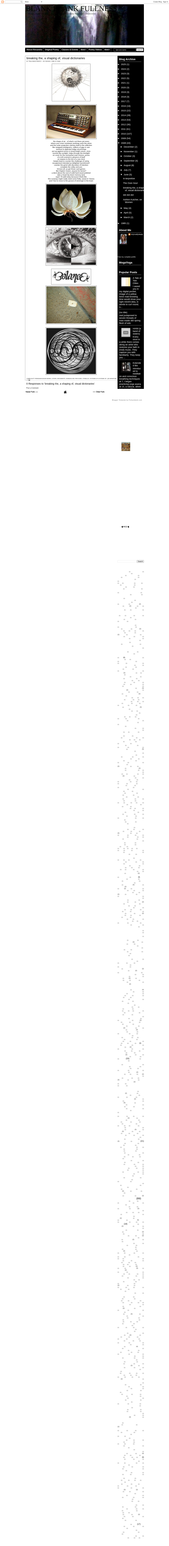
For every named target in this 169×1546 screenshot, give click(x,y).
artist (127, 659)
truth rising (129, 1459)
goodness (121, 886)
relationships (131, 1268)
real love (127, 1260)
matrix (142, 1095)
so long (130, 1327)
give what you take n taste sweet (127, 871)
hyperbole (138, 942)
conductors (123, 747)
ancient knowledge (123, 638)
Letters (125, 1043)
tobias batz (138, 1440)
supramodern (129, 1363)
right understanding (136, 1277)
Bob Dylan (121, 699)
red (126, 1264)
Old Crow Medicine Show (125, 1174)
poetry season (132, 1224)
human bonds (133, 940)
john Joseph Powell (132, 1012)
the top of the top (134, 1411)
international (137, 995)
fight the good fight (130, 839)
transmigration (122, 1453)
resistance (133, 1274)
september (121, 1312)
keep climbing (128, 1024)
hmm (128, 915)
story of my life (124, 1354)
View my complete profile (127, 257)
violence (125, 1480)
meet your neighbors (124, 1110)
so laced (122, 1327)
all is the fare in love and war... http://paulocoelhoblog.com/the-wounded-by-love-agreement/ (131, 623)
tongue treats (129, 1442)
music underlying (125, 1141)
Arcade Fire (132, 651)
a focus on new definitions (133, 588)
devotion (132, 783)
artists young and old (138, 659)
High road (127, 911)
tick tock (139, 1430)
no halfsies (121, 1162)
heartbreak (138, 907)
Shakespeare (135, 1316)
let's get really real (137, 1041)
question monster (131, 1251)
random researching (131, 1256)
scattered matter (128, 1298)
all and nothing (130, 619)
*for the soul (140, 579)
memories (122, 1116)
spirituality (120, 1346)
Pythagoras (132, 1245)
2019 (124, 92)
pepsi (135, 1212)
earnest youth (122, 804)
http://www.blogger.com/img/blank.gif (128, 932)
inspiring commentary (124, 991)
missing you (134, 1125)
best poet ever (137, 684)
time (119, 1432)
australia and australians (125, 665)
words (119, 1510)
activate (134, 606)
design (134, 781)
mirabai (121, 1125)
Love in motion (135, 1066)
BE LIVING (135, 676)
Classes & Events (69, 50)
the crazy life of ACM (124, 1388)
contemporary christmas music (126, 755)
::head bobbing (122, 571)
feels (140, 837)
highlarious (130, 913)
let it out (127, 1041)
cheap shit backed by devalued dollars (130, 730)
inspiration (121, 984)
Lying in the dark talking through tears (130, 1076)
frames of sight (137, 850)
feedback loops (122, 837)
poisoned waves (127, 479)
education (127, 806)
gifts (123, 869)
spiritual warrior (137, 1344)
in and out (141, 970)
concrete (141, 745)
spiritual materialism (123, 1344)
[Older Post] (99, 392)
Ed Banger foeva (134, 804)
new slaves (134, 1154)
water (126, 1491)
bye (135, 711)
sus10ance (138, 1363)
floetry (121, 848)
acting (127, 606)
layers (54, 378)
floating (124, 846)
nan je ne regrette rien (129, 1147)
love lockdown (123, 1070)
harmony (131, 902)
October (128, 156)
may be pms (131, 1097)
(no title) (123, 312)
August (127, 165)
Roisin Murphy (140, 1285)
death (119, 776)
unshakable (121, 1470)
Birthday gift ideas (123, 692)
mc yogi (130, 1102)
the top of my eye (134, 1409)
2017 (124, 101)
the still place (134, 1403)
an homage (138, 636)
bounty (135, 701)
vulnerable (132, 1486)
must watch (121, 1143)
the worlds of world (125, 1415)
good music (128, 885)
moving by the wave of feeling (128, 1137)
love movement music (136, 1070)
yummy (131, 1537)
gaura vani (135, 865)
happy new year (122, 900)
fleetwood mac (130, 844)
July (126, 170)
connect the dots (135, 747)
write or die (127, 1514)
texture (136, 1377)
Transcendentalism (133, 1446)
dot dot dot (128, 195)
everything (131, 822)
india (126, 978)
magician (123, 1080)
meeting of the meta (138, 1110)
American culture (134, 634)
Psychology (128, 1239)
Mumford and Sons (131, 1139)
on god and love (125, 1181)
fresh (132, 854)
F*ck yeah (135, 831)
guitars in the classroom (125, 892)
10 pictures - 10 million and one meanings (132, 581)
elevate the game (132, 812)
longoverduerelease (123, 1056)
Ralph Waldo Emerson (137, 1255)
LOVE (122, 1059)
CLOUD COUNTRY (123, 739)
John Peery (127, 1014)
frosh (121, 860)
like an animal (138, 1049)
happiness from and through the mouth (130, 896)
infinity (133, 978)
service (127, 1314)
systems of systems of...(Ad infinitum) (103, 378)
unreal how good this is (133, 1468)
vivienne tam (126, 1484)
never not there (130, 1151)
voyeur (142, 1484)
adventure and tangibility (126, 608)
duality (121, 802)
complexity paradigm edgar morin (38, 378)
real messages (137, 1260)
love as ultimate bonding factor (133, 1064)
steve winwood (126, 1352)
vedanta (126, 1474)
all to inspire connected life (127, 627)
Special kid (129, 1340)
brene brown (127, 703)
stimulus (86, 378)
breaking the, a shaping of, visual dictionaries (55, 58)
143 (121, 583)
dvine (133, 802)
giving (140, 871)
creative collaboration (136, 764)
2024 (124, 69)
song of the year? (135, 1333)
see (141, 1302)
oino (140, 1172)
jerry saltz (120, 1012)
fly (126, 848)
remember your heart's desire (135, 1270)
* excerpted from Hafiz (130, 577)
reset (126, 1274)
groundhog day (137, 888)
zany (137, 1537)
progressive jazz (122, 1235)
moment (139, 1129)
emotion (139, 814)
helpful (128, 909)
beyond (120, 686)
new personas (122, 1154)
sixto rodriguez (128, 1323)
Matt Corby (123, 1097)
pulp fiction (138, 1239)
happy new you (133, 900)
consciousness (135, 749)
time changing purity (138, 1434)
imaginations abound (138, 965)
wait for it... (140, 1486)
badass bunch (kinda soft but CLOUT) (131, 671)
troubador (120, 1455)
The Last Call (127, 1394)
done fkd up (132, 797)
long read (131, 1054)
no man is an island (131, 1162)
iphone (119, 1001)
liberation (131, 1043)
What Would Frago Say (135, 1495)
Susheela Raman (124, 1365)
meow (130, 1116)
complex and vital (125, 743)
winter (140, 1505)
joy (143, 1018)
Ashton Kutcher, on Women (132, 200)
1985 (124, 223)
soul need (125, 1337)
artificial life (121, 659)
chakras (141, 722)
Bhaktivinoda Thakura (135, 690)
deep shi (133, 779)
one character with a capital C (130, 1185)
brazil (140, 701)
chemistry (120, 732)
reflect (133, 1266)
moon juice (128, 1131)
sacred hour (138, 1287)
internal (129, 995)
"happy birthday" (132, 575)
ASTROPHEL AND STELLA (127, 661)
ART (121, 657)
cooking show (138, 757)
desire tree (141, 781)
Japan (126, 1011)
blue (140, 697)
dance (119, 774)
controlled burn (127, 757)
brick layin (136, 703)
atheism (122, 663)
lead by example (131, 1039)
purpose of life (122, 1245)
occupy (140, 1168)
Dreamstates (140, 800)
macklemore (127, 1078)
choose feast (133, 732)
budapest (132, 705)
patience (134, 1208)
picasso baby (124, 1222)
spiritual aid (123, 1342)
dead (140, 774)
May (126, 208)
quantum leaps (129, 1249)
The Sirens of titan (138, 1402)
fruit (126, 860)
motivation (130, 1135)
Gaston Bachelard (123, 865)
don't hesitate (128, 795)
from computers (139, 858)
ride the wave (122, 1277)
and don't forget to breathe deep (128, 640)
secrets (135, 1302)
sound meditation (133, 1339)
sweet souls (129, 1367)
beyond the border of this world (133, 686)
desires (123, 783)
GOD (134, 877)
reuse (140, 1274)
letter (119, 1043)
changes (139, 728)
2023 (124, 73)
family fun (141, 833)
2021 (124, 83)
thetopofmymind (123, 1417)
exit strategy (138, 829)
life (138, 1043)
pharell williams (139, 1218)
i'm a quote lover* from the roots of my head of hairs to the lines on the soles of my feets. (131, 957)
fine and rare (130, 842)
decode (139, 777)
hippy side (121, 915)
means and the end (134, 1104)
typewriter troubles (123, 1465)
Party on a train (124, 1208)
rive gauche (140, 1281)
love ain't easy (134, 1058)
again (127, 610)
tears (133, 1375)
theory (139, 1415)
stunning (138, 1358)
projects (132, 1235)
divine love (128, 791)
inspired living (137, 989)
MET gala (138, 1116)
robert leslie (123, 1285)
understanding (138, 1466)
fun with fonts (131, 862)
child (126, 732)
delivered (141, 779)
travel (139, 1453)
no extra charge (137, 1160)
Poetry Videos (95, 50)
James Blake (128, 1009)
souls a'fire (123, 1339)
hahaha (122, 894)
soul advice (135, 1335)
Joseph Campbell (123, 1018)
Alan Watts (130, 615)
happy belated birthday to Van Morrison (130, 898)
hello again (121, 909)
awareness (121, 667)
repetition (120, 1274)
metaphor (133, 1118)
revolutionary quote (129, 1276)
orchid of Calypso (129, 1195)
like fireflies (121, 1051)
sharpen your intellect (131, 1319)
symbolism (139, 1367)
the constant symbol (136, 1386)
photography (132, 1220)
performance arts (127, 1218)
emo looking (129, 814)
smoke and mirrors (138, 1325)
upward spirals (137, 1472)
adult (140, 606)
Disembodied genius (136, 789)
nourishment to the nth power (126, 1166)
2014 (124, 115)
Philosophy (123, 1220)
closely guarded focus (129, 737)
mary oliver (135, 1095)
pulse (119, 1241)
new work (129, 1156)
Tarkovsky (120, 1375)
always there (130, 632)
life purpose (121, 1047)
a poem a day (136, 594)
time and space (128, 1432)
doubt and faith (129, 799)
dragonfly (120, 800)
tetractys (128, 1377)
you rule (139, 1536)
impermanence (124, 966)
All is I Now (123, 621)
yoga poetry (129, 1526)
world (126, 1512)
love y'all (133, 1072)
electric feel (121, 812)
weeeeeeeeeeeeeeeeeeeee (126, 1493)
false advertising (125, 833)
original (139, 1195)
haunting (120, 903)
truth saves (138, 1459)
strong (119, 1358)
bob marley (129, 699)
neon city (120, 1149)
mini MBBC (141, 1123)
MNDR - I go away (134, 1127)
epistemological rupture (127, 818)
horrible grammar (134, 923)
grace (121, 888)
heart (132, 905)
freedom (120, 852)
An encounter (129, 636)
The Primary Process (135, 1398)
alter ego (139, 631)
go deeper (124, 877)
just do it (136, 1020)
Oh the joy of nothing (130, 1172)
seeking (120, 1306)
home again (138, 919)
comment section (130, 741)
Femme (120, 839)
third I (83, 50)
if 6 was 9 (141, 961)
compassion (140, 741)
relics (140, 1268)
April (126, 212)
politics (138, 1226)
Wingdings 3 (137, 526)
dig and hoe (140, 785)
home (130, 919)
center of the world (135, 720)
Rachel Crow (129, 1253)
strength (139, 1356)
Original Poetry (52, 50)
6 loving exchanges (127, 585)
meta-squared (122, 1118)
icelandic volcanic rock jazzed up (127, 961)
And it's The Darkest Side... (131, 644)
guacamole (138, 890)
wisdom (120, 1507)
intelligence (121, 993)
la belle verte (132, 1031)
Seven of (136, 1314)
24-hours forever (129, 583)
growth (131, 890)
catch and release (132, 718)
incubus (120, 978)
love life (141, 1068)
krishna (131, 1030)
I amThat (130, 944)
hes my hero (136, 909)
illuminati (130, 963)
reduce (127, 1266)
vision (137, 1480)
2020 (124, 87)
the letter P (136, 1394)
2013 (124, 120)
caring (132, 716)
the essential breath (134, 1390)
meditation (120, 1106)
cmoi (137, 739)
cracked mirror (136, 762)
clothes (140, 737)
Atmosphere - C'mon (134, 663)
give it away (138, 869)
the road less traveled (133, 1400)
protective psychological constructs (127, 1237)
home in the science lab (125, 921)
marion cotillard (131, 1093)
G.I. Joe (120, 863)
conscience (121, 749)
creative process (125, 766)
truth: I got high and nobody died (128, 1461)
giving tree (121, 873)
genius (129, 867)
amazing (122, 634)
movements (61, 378)
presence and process (133, 1232)
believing (120, 684)
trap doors (132, 1453)
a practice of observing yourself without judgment (131, 596)
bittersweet (133, 692)
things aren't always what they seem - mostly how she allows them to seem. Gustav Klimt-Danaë (131, 1421)
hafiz (142, 892)
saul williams (129, 1297)
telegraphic (141, 1375)
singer (134, 1321)
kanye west (134, 1022)
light (127, 1047)
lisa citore (135, 1051)
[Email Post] (28, 380)
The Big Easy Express (133, 1384)
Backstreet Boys (139, 669)
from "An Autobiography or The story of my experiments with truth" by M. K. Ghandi (131, 856)
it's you (135, 1007)
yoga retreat (138, 1526)
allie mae (136, 629)
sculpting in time (134, 1300)
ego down (139, 808)
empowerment (122, 816)
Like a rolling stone (125, 1049)
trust (134, 1457)
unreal (119, 1468)
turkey (121, 1463)
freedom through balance (133, 852)
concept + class (131, 745)
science (125, 1300)
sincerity (127, 1321)
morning (125, 1133)
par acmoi (78, 378)
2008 (124, 143)
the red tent (121, 1400)
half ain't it (141, 894)
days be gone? (132, 774)
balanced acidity (130, 673)
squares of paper (122, 1350)
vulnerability (123, 1486)
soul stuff (141, 1337)
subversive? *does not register (126, 1360)
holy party (126, 917)
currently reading (132, 770)
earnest (140, 802)
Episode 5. (140, 816)
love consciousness (123, 1066)
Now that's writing (123, 1168)
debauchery (129, 776)
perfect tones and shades (132, 1214)
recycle (132, 1262)
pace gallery (121, 1204)
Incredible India (136, 976)
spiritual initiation (136, 1342)
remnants (122, 1272)
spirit (142, 1340)
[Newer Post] (32, 392)
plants (133, 1222)
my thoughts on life (131, 1143)
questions (141, 1251)
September (129, 161)
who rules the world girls (124, 1499)
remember (121, 1270)
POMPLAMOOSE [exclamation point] (129, 1228)
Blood (135, 697)
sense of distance (135, 1310)
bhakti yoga (122, 690)
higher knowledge (137, 911)
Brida (142, 703)
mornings (133, 1133)
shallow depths (133, 1318)
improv (132, 970)
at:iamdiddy (140, 661)
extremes (127, 831)
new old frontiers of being (134, 1153)
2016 (124, 106)
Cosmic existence (130, 760)
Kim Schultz (130, 1028)
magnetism (133, 1080)
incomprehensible (123, 976)
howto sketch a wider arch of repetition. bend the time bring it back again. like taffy (131, 928)
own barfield (138, 1203)
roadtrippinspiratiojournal (126, 1283)
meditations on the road (135, 1108)
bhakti (139, 688)
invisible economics (136, 999)
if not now (123, 963)
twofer (140, 1463)
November (129, 151)
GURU (136, 892)
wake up (120, 1489)
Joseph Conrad (135, 1018)
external (120, 831)
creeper (134, 766)
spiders (137, 1340)
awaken (139, 665)
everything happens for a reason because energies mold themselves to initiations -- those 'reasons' (131, 825)
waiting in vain (137, 1488)
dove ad (139, 799)
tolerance (120, 1442)
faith (142, 831)
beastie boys (130, 678)
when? (119, 1497)
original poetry (126, 1198)
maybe (119, 1101)
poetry (120, 1224)
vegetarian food (137, 1474)
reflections (141, 1266)
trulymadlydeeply (137, 234)
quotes (121, 1253)
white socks (138, 1497)
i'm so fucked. (137, 959)
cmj (132, 739)
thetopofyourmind (137, 1417)
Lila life (128, 1051)
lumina (134, 1074)
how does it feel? (137, 925)
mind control (126, 1122)
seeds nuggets (136, 1304)
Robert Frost (140, 1283)
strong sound (129, 1358)
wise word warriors (129, 1507)
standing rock (133, 1350)
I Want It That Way (135, 951)
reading (120, 1260)
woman (140, 1509)
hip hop (138, 913)
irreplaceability (128, 1001)
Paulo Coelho (121, 1212)
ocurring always (122, 1170)
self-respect (123, 1310)
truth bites (120, 1459)
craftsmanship (121, 764)
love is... (134, 1068)
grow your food (122, 890)
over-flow (141, 1201)
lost (143, 1056)
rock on (131, 1285)
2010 (124, 134)
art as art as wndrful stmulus (134, 657)
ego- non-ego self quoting (125, 810)
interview (120, 997)
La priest (141, 1031)
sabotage (130, 1287)
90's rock (130, 587)
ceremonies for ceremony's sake (127, 722)
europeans (121, 820)
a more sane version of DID (129, 592)
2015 (124, 110)
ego (133, 808)
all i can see (140, 619)
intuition (127, 997)
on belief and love (138, 1179)
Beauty (135, 680)
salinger (139, 1293)
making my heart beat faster (135, 1083)
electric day (138, 810)
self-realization (129, 1308)
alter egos (120, 632)
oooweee (127, 1191)
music (142, 1139)
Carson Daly (140, 716)
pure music (138, 1243)
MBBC (120, 1102)
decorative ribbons (123, 779)
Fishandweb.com (135, 400)
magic (142, 1078)
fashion (139, 835)
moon (119, 1131)
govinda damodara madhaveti (135, 886)
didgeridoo (131, 785)
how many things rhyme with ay (127, 926)
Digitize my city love (126, 787)
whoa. (135, 1501)
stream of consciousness (125, 1356)
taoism (133, 1373)
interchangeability (135, 993)
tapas (140, 1373)
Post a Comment (32, 388)
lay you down (127, 1037)
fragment (128, 850)
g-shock (139, 862)
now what (133, 1168)
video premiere (129, 1478)
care (127, 716)
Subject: (123, 503)
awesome (131, 667)
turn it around (130, 1463)
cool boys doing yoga (124, 758)
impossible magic (122, 970)
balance (120, 673)
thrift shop (131, 1430)
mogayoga (130, 1129)
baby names (128, 669)
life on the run (138, 1045)
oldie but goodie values (125, 1175)
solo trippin (138, 1327)
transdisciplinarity (122, 1447)
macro (135, 1078)
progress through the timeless (133, 1234)
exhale (131, 829)
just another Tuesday (125, 1020)
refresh (122, 1268)
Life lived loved (126, 1045)
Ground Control (126, 394)
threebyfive (123, 1430)
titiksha (122, 1436)
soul (127, 1335)
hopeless (141, 921)
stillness (135, 1352)
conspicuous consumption (125, 751)
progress (120, 1234)
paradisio (141, 1206)
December (129, 147)
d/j (141, 770)
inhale (126, 980)
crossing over (132, 768)
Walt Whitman (130, 1489)
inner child (135, 980)
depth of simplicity (124, 781)
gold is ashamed (133, 879)
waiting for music (125, 1488)
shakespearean (122, 1318)
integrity (138, 991)
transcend (129, 1444)
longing (139, 1054)
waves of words (137, 1491)
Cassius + (122, 718)
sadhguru (124, 1289)
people (130, 1212)
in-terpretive (129, 178)
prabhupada (121, 1230)
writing (135, 1514)
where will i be (128, 1497)
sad (119, 1289)
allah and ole (126, 629)
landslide (133, 1033)
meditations (129, 1106)
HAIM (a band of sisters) (137, 331)
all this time (140, 625)
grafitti (128, 888)
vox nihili (135, 1484)
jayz (131, 1011)
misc (127, 1125)
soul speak (133, 1337)
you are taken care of (131, 1532)
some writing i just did (126, 1329)
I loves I (128, 949)
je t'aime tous (138, 1011)
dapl (124, 774)
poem (139, 1222)
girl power (129, 869)
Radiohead (139, 1253)
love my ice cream (123, 1072)
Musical (136, 1141)
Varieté (119, 1474)
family (133, 833)
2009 (124, 138)
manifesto (122, 1085)
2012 (124, 124)
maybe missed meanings (133, 1101)
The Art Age (121, 1384)
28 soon (138, 583)
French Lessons (123, 854)
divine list (120, 791)
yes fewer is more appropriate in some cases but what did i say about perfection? (131, 1522)
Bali (139, 673)
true (128, 1455)
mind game (135, 1122)
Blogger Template (119, 400)
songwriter (120, 1335)
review (119, 1276)
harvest (139, 902)
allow (126, 631)
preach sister (132, 1230)
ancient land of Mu (136, 638)
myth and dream (129, 1145)
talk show (125, 1373)
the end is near (122, 1390)
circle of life (128, 736)
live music (130, 1052)
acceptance (134, 604)
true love (135, 1455)
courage (123, 762)
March (127, 217)
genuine (135, 867)
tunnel (142, 1461)
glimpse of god (132, 873)
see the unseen (123, 1304)
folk (130, 848)
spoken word (130, 1346)
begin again (129, 682)
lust (140, 1074)
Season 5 (127, 1302)
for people (141, 848)
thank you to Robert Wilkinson (132, 1379)
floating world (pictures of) (136, 846)
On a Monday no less (132, 1177)
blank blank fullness (71, 8)
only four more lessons (129, 1189)
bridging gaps (123, 705)
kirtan (139, 1028)
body (136, 699)
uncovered (128, 1466)
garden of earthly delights (134, 863)
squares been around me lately (133, 1348)
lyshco (119, 1078)
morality (136, 1131)
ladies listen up (124, 1033)
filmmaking (120, 842)
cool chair (135, 758)
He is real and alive (132, 903)
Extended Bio (137, 364)
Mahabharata (140, 1082)
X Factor (128, 1516)
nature (140, 1147)
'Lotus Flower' (136, 571)
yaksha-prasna (131, 1520)
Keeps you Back (133, 1026)
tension (122, 1377)
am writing (140, 632)
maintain (122, 1083)
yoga (134, 1524)
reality (119, 1262)
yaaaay (120, 1518)
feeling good (133, 837)
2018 (124, 97)
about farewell (124, 604)
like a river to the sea (138, 1047)
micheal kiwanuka (133, 1120)
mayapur (139, 1099)
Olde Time (139, 1174)
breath (119, 703)
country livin (140, 760)
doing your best (131, 793)
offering (120, 1172)
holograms (135, 915)
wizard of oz (131, 1509)
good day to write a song (131, 881)
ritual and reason (130, 1281)
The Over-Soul (130, 183)
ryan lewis (122, 1287)
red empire (132, 1264)
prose (139, 1235)
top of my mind (139, 1442)
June (126, 174)
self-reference (140, 1308)
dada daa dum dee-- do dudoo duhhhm (130, 772)
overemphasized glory (126, 1203)
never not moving (130, 1149)
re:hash (142, 1256)
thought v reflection (129, 1424)
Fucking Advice (134, 860)
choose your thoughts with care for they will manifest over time (131, 734)
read (120, 1258)
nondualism (70, 378)
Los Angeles (135, 1056)
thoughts (141, 1424)
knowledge (121, 1030)
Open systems (136, 1191)
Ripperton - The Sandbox (125, 1279)
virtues (132, 1480)
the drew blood (137, 1388)
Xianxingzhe (138, 1516)
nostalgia (138, 1164)
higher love (121, 913)
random (121, 1256)
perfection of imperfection (125, 1216)
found (121, 850)
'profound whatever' (124, 573)
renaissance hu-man (135, 1272)
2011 (123, 129)
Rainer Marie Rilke (123, 1255)
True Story (128, 1457)
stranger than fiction (136, 1354)
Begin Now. (138, 682)
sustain (135, 1365)
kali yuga (125, 1022)
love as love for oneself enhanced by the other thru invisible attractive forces (131, 1062)
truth (140, 1457)
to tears (130, 1440)
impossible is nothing (132, 968)
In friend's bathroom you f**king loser (130, 972)
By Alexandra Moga (132, 707)
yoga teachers (122, 1528)
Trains (121, 1444)
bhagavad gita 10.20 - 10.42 (126, 688)
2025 (124, 64)
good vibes (138, 885)
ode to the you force (135, 1170)
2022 (124, 78)
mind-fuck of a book (129, 1123)
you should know (122, 1537)
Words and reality (129, 1510)
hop (135, 921)
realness (125, 1262)
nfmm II (136, 1156)
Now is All (139, 1166)
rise (137, 1279)
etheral (139, 818)
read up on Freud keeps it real (133, 1258)
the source (123, 1403)
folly (134, 848)
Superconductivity (131, 1361)
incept (139, 974)
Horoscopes (123, 923)
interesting (120, 995)
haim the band (131, 894)
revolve (140, 1276)
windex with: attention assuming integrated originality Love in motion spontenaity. (131, 1503)
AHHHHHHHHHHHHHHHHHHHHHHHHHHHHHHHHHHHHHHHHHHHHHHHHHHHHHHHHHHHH (131, 613)
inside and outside (135, 982)
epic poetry (131, 816)
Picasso (141, 1220)
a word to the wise (138, 602)
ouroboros (133, 1201)
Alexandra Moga (123, 617)
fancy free (123, 835)
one (119, 1185)
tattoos (128, 1375)
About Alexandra (34, 50)
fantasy (132, 835)
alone (132, 631)
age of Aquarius (137, 610)
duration (127, 802)
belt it (127, 684)
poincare (128, 1226)
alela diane (138, 615)
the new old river (133, 1396)
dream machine (129, 800)
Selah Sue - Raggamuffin (131, 1306)
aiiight (122, 615)
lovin (127, 1074)
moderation (121, 1129)
